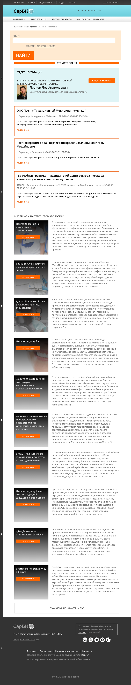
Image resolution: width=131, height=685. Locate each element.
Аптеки (31, 2)
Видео (62, 2)
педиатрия (40, 196)
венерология (66, 193)
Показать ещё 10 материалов (66, 608)
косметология (108, 193)
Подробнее (23, 129)
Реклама (31, 651)
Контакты (87, 651)
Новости (19, 2)
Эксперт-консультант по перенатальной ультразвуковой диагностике (44, 82)
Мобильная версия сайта (65, 676)
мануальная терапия (83, 121)
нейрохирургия (62, 121)
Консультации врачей (90, 19)
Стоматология (28, 237)
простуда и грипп (46, 45)
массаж (47, 124)
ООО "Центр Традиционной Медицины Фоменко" (51, 110)
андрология (71, 196)
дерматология (25, 196)
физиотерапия (55, 196)
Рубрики (19, 19)
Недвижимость (47, 2)
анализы (39, 193)
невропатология (43, 121)
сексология (51, 193)
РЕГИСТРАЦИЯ (94, 10)
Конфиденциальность (66, 651)
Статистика (46, 651)
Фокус (72, 2)
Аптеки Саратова (62, 19)
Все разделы (112, 2)
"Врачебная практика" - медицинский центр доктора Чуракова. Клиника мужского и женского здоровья (60, 177)
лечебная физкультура (64, 124)
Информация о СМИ (24, 639)
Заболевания (39, 19)
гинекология (81, 193)
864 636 (82, 632)
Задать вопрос (102, 80)
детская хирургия (88, 196)
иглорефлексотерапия (29, 124)
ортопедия (84, 157)
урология (94, 193)
